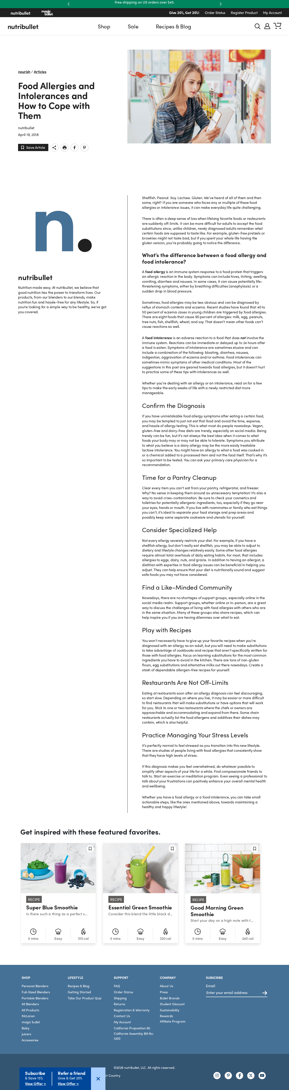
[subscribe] (264, 993)
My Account (272, 12)
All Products (30, 1009)
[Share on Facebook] (74, 148)
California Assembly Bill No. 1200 (134, 1036)
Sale (133, 26)
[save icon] (90, 849)
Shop (104, 26)
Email (210, 985)
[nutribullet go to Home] (21, 12)
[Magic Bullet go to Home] (47, 13)
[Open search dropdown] (257, 26)
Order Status (215, 12)
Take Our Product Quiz (84, 998)
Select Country (109, 1075)
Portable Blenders (35, 998)
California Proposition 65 (132, 1028)
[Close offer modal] (98, 1078)
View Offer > (35, 1083)
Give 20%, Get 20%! (184, 12)
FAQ (117, 986)
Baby (25, 1028)
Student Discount (172, 1004)
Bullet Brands (169, 998)
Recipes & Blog (173, 26)
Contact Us (122, 1016)
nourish (24, 71)
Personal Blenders (35, 986)
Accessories (30, 1039)
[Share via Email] (55, 148)
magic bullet (31, 1022)
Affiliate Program (173, 1021)
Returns (119, 1004)
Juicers (26, 1034)
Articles (40, 71)
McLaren (28, 1016)
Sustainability (169, 1009)
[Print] (65, 148)
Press (164, 992)
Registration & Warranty (131, 1009)
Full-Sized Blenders (36, 992)
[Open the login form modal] (267, 26)
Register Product (244, 12)
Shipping (120, 998)
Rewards (166, 1016)
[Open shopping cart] (277, 26)
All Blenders (30, 1004)
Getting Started (79, 992)
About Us (166, 986)
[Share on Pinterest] (84, 148)
